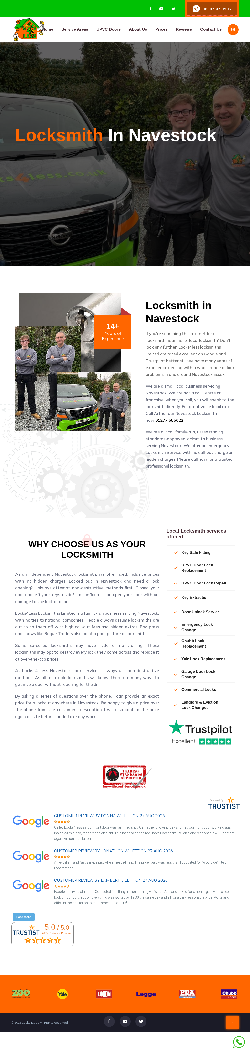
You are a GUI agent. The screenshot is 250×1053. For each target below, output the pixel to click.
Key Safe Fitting (196, 552)
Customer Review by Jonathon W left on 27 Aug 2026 (113, 850)
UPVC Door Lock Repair (203, 583)
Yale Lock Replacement (203, 659)
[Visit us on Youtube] (161, 8)
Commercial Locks (198, 690)
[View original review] (33, 828)
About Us (138, 29)
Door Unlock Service (200, 612)
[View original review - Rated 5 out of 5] (62, 822)
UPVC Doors (108, 29)
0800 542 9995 (216, 8)
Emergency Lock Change (197, 627)
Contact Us (211, 29)
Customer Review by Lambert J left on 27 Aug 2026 (111, 880)
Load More (23, 917)
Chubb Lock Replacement (193, 643)
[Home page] (53, 29)
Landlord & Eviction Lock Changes (199, 705)
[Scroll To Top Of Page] (232, 1022)
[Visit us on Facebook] (150, 8)
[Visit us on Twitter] (173, 8)
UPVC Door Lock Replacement (197, 568)
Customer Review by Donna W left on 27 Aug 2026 (109, 815)
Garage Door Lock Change (198, 674)
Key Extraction (195, 597)
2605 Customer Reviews (56, 933)
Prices (161, 29)
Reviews (184, 29)
